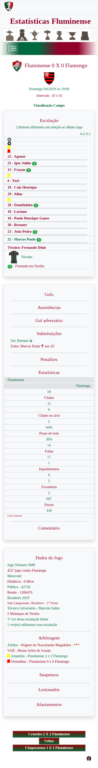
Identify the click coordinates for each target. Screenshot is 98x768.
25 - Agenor (17, 156)
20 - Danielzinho (21, 205)
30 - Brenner (17, 225)
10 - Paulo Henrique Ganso (28, 218)
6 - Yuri (13, 181)
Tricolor (26, 257)
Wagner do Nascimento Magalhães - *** (50, 645)
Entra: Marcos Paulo (26, 346)
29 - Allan (15, 194)
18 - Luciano (17, 212)
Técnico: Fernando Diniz (27, 247)
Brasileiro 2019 (18, 598)
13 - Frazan (17, 170)
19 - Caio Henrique (22, 187)
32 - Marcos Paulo (22, 239)
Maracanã (14, 576)
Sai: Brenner (20, 341)
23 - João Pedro (20, 231)
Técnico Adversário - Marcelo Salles (33, 608)
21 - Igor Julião (20, 163)
